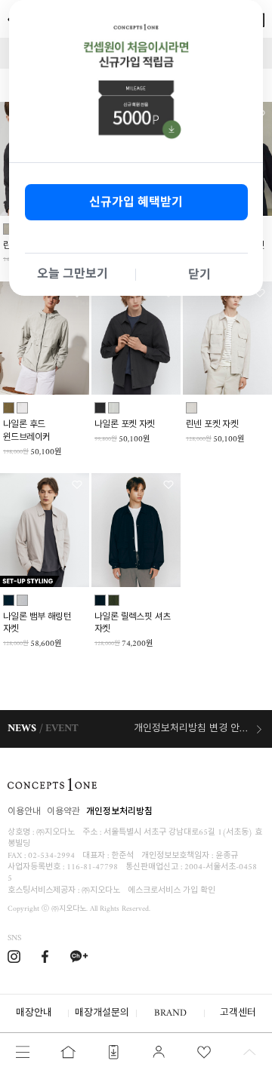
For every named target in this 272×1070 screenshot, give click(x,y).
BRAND (170, 1013)
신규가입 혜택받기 (136, 202)
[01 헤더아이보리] (191, 408)
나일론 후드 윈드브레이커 (26, 432)
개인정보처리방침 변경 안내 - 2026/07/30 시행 (199, 728)
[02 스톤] (22, 408)
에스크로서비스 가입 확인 (171, 891)
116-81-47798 (92, 867)
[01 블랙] (100, 600)
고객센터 (238, 1013)
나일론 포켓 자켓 (124, 426)
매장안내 (34, 1013)
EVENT (62, 728)
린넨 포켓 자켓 (212, 426)
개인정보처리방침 (119, 812)
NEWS (22, 728)
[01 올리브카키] (8, 408)
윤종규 (226, 856)
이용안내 (24, 812)
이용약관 (63, 812)
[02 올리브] (113, 600)
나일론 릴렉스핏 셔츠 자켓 (132, 625)
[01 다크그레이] (100, 408)
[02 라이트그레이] (113, 408)
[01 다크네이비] (8, 600)
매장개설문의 (102, 1013)
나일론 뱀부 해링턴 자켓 (37, 625)
